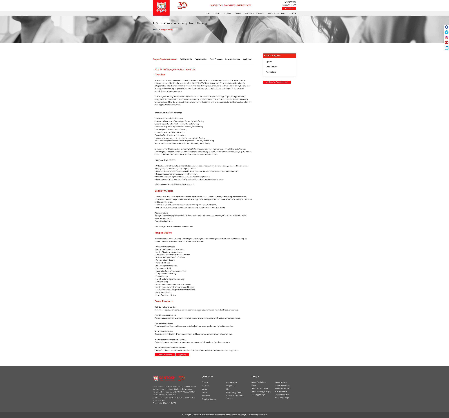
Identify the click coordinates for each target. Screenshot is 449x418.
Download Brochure (165, 355)
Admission (248, 13)
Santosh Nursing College (259, 388)
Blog (283, 13)
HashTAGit (263, 415)
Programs (227, 13)
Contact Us (292, 13)
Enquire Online (231, 382)
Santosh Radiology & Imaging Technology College (261, 393)
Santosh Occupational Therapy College (282, 390)
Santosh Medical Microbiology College (282, 384)
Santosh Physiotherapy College (259, 383)
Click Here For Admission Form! (277, 82)
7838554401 (291, 2)
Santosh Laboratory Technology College (282, 396)
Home (207, 13)
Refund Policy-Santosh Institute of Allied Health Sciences (235, 395)
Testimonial (206, 396)
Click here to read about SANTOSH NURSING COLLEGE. (174, 185)
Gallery (204, 389)
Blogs (228, 389)
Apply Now (289, 8)
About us (205, 382)
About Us (217, 13)
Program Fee (230, 386)
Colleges (238, 13)
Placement (260, 13)
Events (204, 392)
